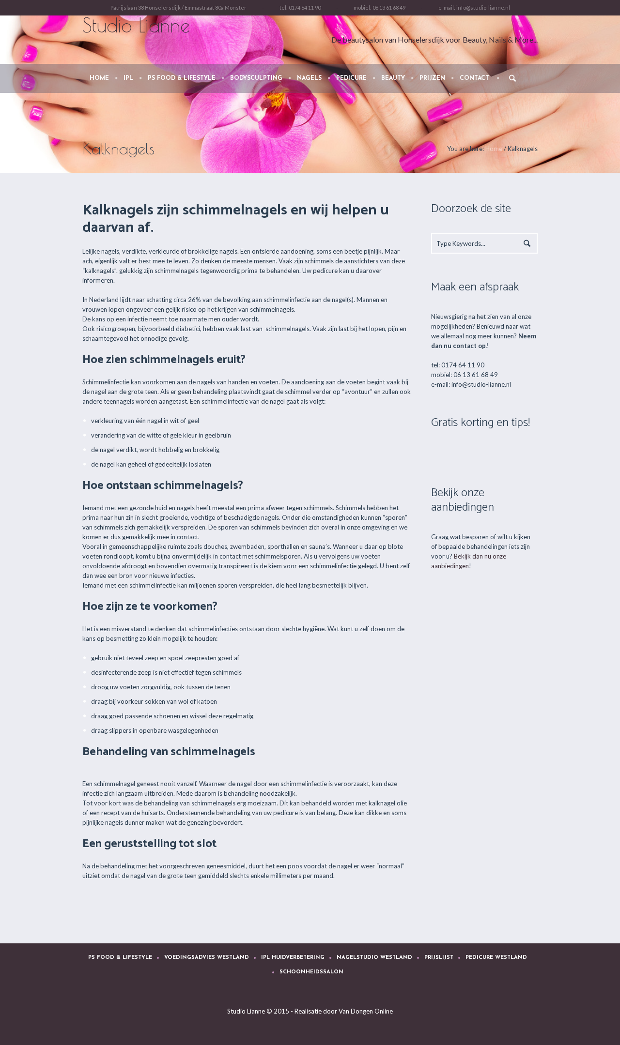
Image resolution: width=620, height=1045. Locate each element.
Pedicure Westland (496, 957)
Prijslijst (438, 957)
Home (493, 148)
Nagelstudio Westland (374, 957)
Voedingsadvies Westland (206, 957)
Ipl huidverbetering (293, 957)
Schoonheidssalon (311, 972)
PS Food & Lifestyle (120, 957)
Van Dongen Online (366, 1011)
